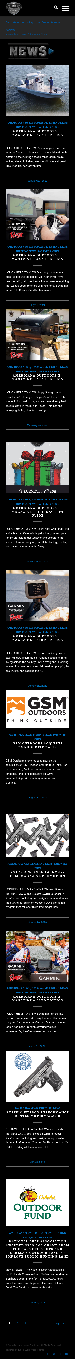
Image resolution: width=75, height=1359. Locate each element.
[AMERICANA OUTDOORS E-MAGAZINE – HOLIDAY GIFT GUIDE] (37, 467)
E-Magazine (39, 122)
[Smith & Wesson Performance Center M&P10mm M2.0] (37, 1076)
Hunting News (26, 126)
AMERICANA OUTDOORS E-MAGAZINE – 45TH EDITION (38, 377)
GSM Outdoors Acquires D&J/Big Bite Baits (37, 745)
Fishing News (58, 122)
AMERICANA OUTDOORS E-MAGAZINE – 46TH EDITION (37, 257)
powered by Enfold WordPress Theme (25, 1349)
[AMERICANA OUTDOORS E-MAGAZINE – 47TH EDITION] (37, 90)
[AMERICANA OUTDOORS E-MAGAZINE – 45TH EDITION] (37, 334)
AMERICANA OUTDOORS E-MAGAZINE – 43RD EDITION (38, 638)
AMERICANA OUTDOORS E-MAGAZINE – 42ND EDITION (38, 998)
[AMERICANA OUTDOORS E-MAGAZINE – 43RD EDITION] (37, 595)
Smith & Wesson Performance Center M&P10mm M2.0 (37, 1114)
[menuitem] (54, 8)
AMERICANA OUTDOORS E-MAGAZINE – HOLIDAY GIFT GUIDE (37, 511)
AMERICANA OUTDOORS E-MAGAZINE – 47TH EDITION (38, 133)
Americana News (18, 122)
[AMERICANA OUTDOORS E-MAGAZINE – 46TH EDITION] (37, 214)
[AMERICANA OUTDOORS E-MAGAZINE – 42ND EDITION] (37, 956)
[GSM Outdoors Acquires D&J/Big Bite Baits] (37, 709)
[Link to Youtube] (66, 1354)
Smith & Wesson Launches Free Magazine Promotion (37, 874)
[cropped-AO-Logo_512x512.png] (31, 8)
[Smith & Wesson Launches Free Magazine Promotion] (37, 835)
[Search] (54, 8)
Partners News (48, 126)
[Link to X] (54, 1354)
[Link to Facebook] (47, 1354)
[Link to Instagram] (60, 1354)
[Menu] (63, 8)
